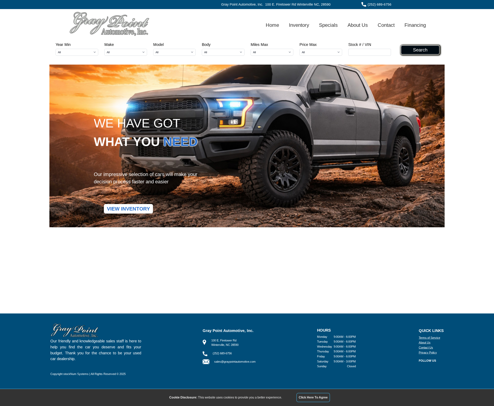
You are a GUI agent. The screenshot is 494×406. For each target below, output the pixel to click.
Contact (386, 25)
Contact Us (426, 347)
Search (420, 50)
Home (272, 25)
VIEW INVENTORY (128, 208)
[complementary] (482, 394)
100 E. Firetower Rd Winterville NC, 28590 (298, 4)
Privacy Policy (428, 352)
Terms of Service (429, 337)
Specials (328, 25)
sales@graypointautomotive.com (235, 361)
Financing (415, 25)
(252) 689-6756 (379, 4)
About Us (358, 25)
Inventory (299, 25)
